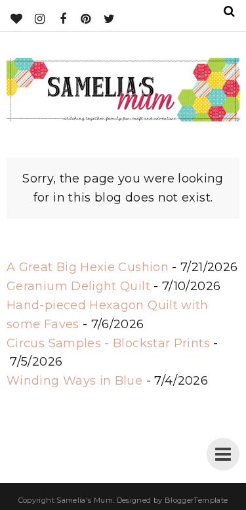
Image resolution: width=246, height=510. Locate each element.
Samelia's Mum (84, 500)
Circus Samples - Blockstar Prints (108, 343)
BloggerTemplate (196, 500)
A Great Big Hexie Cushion (88, 267)
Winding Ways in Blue (74, 380)
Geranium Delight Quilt (78, 286)
